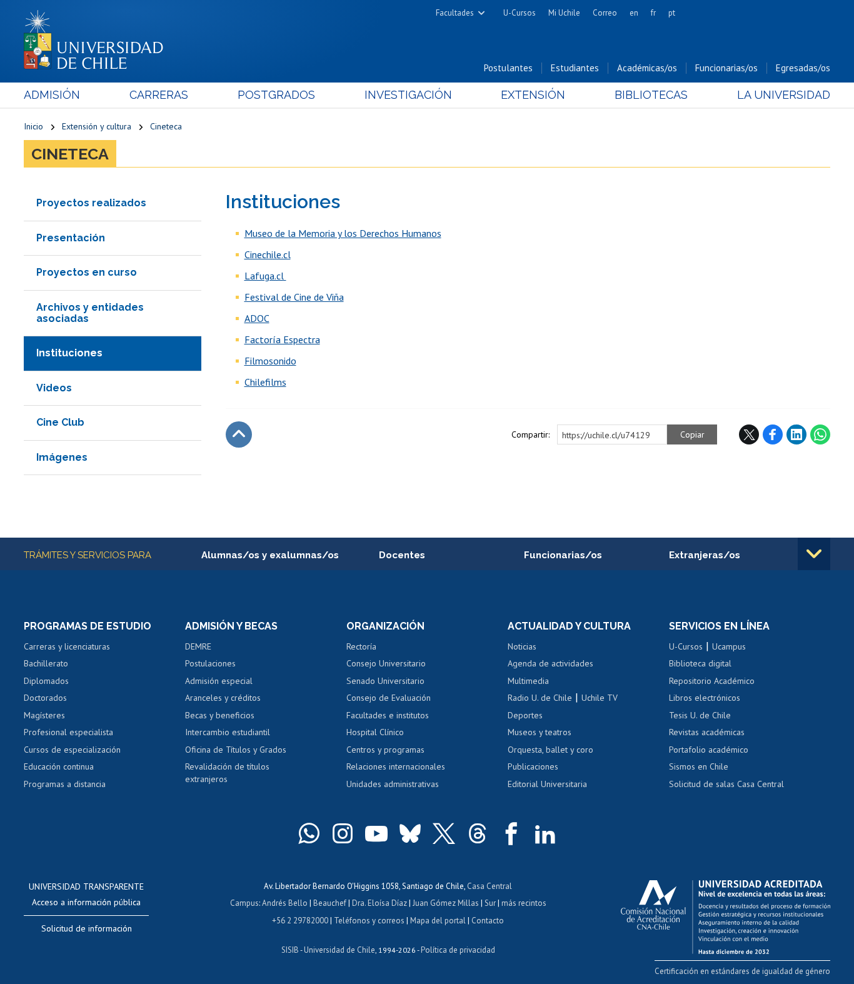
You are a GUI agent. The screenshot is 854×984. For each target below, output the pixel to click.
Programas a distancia (65, 784)
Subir (239, 434)
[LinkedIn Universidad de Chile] (545, 833)
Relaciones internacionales (395, 766)
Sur (490, 903)
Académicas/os (647, 68)
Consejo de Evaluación (388, 697)
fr (653, 13)
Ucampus (729, 646)
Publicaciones (533, 766)
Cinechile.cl (267, 254)
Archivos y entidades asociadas (90, 312)
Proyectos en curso (86, 272)
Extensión (533, 94)
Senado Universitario (385, 680)
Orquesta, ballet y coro (550, 749)
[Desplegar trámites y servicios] (814, 554)
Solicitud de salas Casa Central (726, 784)
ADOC (256, 318)
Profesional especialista (68, 732)
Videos (54, 388)
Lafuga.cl (265, 275)
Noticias (522, 646)
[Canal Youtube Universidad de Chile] (376, 833)
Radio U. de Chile (540, 697)
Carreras (158, 94)
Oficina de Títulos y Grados (235, 749)
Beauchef (329, 903)
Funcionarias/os (726, 68)
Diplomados (46, 680)
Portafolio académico (708, 749)
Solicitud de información (86, 928)
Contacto (487, 920)
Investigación (408, 94)
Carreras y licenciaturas (67, 646)
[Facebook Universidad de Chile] (511, 833)
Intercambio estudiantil (227, 732)
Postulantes (508, 68)
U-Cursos (519, 13)
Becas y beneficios (219, 715)
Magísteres (44, 715)
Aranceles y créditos (223, 697)
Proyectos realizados (91, 203)
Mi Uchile (564, 13)
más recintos (523, 903)
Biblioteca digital (700, 663)
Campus (244, 903)
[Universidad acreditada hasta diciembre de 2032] (725, 914)
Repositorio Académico (712, 680)
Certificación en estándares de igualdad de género (742, 971)
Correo (605, 13)
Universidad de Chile (339, 950)
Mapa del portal (438, 920)
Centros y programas (385, 749)
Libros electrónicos (704, 697)
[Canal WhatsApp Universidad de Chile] (308, 833)
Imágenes (62, 457)
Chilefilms (265, 382)
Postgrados (276, 94)
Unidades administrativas (392, 784)
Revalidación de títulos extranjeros (227, 773)
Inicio (33, 126)
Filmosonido (270, 360)
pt (671, 13)
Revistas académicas (707, 732)
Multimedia (528, 680)
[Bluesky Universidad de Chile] (410, 833)
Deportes (525, 715)
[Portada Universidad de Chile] (98, 37)
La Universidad (783, 94)
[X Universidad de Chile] (444, 833)
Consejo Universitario (386, 663)
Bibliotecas (651, 94)
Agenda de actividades (550, 663)
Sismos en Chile (698, 766)
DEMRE (198, 646)
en (634, 13)
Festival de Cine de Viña (294, 297)
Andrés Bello (285, 903)
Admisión (52, 94)
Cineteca (166, 126)
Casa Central (489, 886)
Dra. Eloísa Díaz (379, 903)
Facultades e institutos (387, 715)
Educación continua (59, 766)
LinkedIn (796, 434)
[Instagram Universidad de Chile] (342, 833)
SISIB (290, 950)
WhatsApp (820, 434)
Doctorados (45, 697)
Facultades (455, 13)
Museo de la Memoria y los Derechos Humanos (342, 233)
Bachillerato (46, 663)
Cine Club (60, 422)
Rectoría (361, 646)
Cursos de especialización (72, 749)
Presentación (70, 238)
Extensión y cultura (96, 126)
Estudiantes (575, 68)
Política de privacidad (458, 950)
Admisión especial (219, 680)
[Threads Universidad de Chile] (477, 833)
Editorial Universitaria (547, 784)
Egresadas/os (803, 68)
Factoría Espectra (282, 339)
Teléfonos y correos (369, 920)
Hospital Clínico (375, 732)
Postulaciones (210, 663)
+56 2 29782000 (300, 920)
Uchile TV (599, 697)
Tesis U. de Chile (700, 715)
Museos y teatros (539, 732)
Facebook (773, 434)
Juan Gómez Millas (446, 903)
